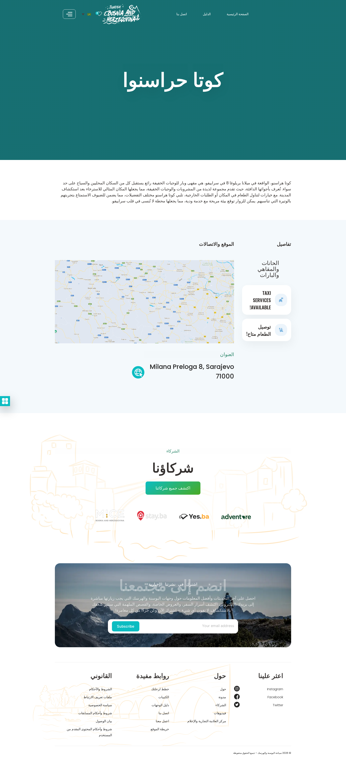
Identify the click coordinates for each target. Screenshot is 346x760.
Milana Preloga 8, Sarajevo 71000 (192, 371)
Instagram (275, 689)
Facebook (275, 697)
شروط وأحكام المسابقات (95, 713)
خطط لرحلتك (160, 689)
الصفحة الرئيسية (237, 14)
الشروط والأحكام (100, 689)
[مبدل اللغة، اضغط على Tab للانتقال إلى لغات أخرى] (86, 14)
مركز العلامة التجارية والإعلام (206, 721)
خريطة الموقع (160, 729)
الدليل (207, 14)
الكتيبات (163, 697)
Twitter (278, 705)
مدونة (222, 697)
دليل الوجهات (160, 705)
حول (223, 689)
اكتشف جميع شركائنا (173, 488)
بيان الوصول (104, 721)
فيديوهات (220, 713)
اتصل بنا (181, 14)
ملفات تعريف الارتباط (97, 697)
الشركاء (220, 705)
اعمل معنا (162, 721)
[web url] (138, 373)
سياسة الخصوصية (100, 705)
